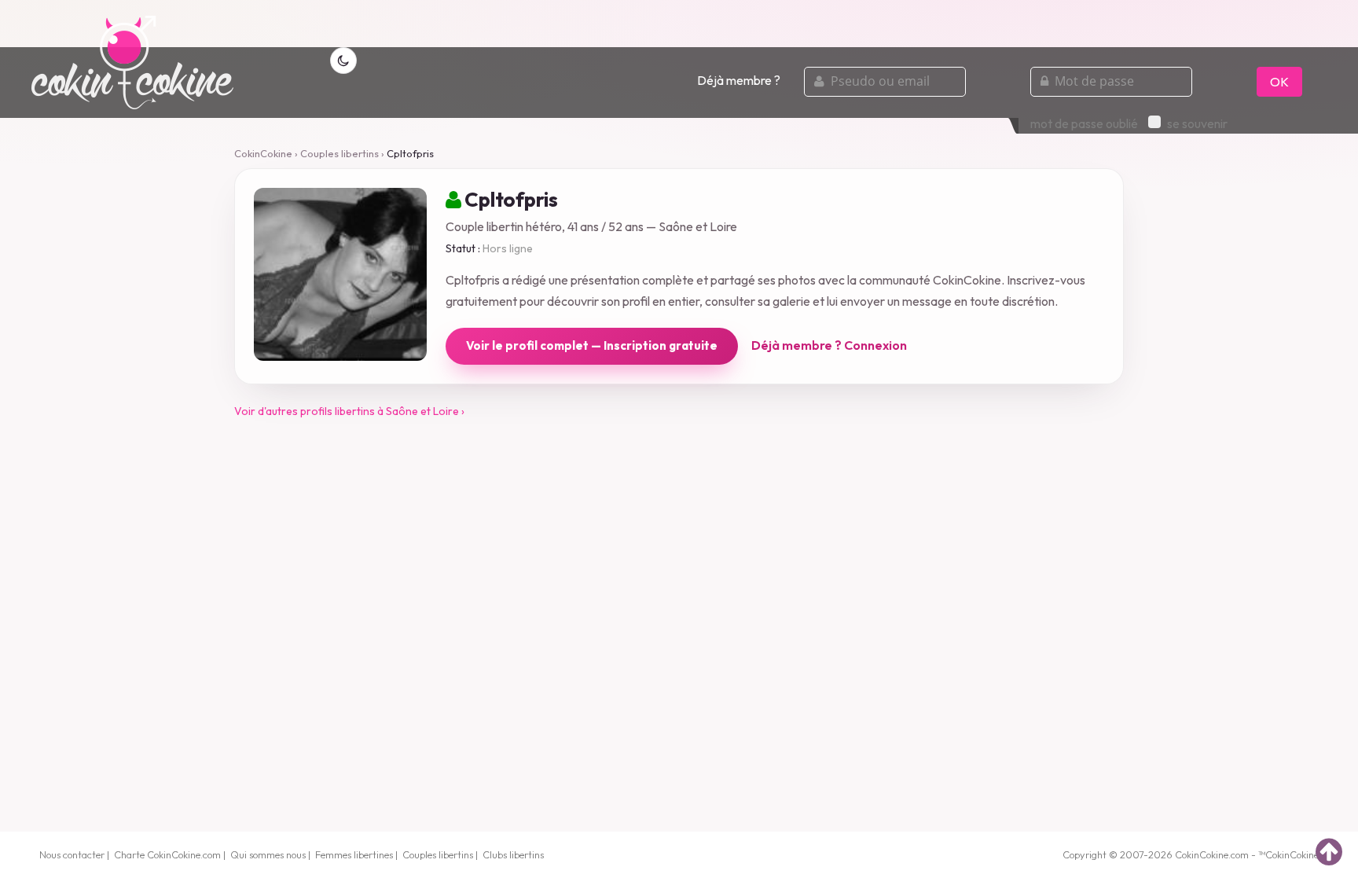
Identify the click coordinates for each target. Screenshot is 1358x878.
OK (1279, 82)
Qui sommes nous (268, 854)
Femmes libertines (354, 854)
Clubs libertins (513, 854)
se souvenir (1197, 123)
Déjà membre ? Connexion (829, 345)
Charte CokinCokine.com (167, 854)
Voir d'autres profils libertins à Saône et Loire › (349, 411)
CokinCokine (263, 153)
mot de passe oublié (1084, 123)
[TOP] (1329, 851)
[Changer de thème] (343, 60)
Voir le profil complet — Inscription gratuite (592, 345)
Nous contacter (72, 854)
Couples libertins (339, 153)
